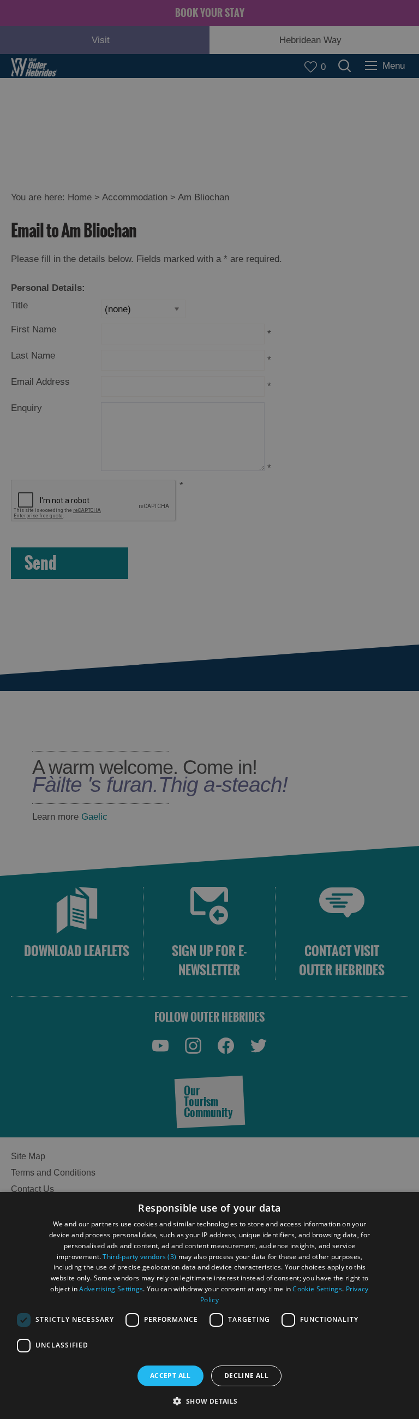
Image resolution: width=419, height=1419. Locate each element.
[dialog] (209, 1305)
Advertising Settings (111, 1288)
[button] (209, 1400)
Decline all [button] (246, 1375)
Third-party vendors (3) (139, 1256)
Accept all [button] (170, 1375)
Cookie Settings (317, 1288)
